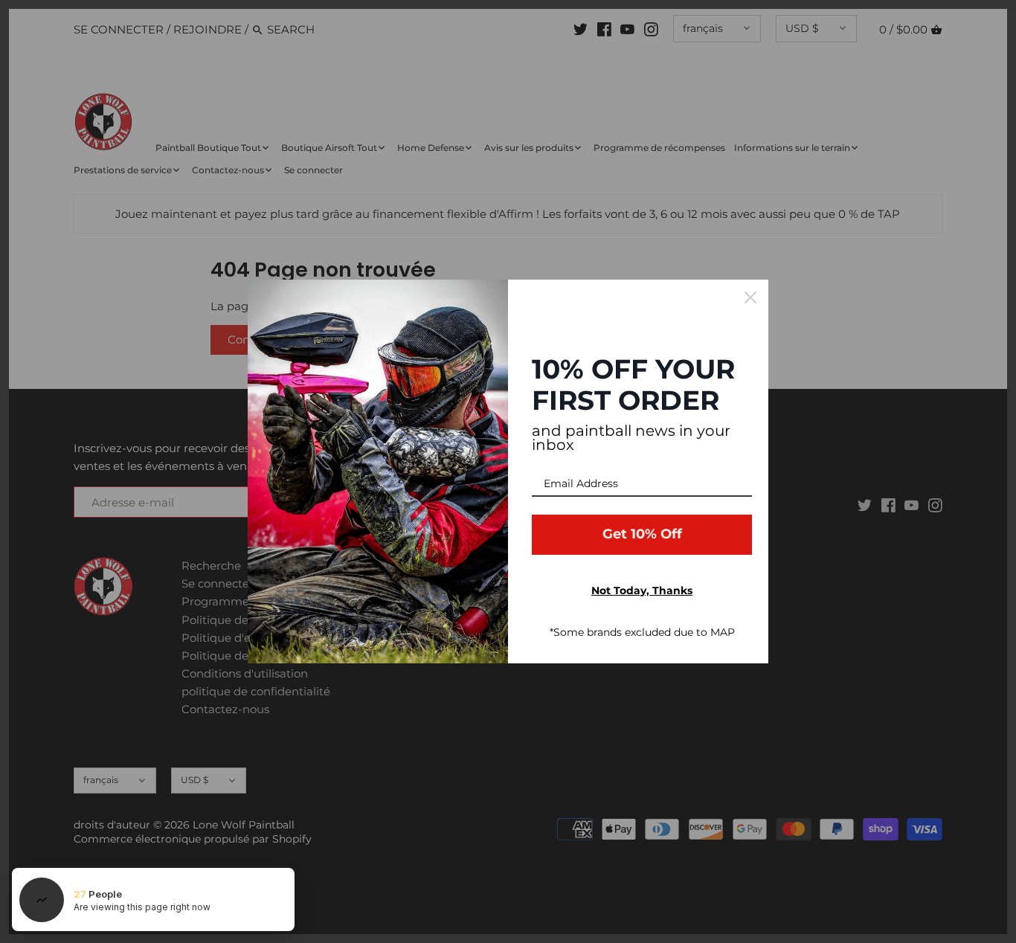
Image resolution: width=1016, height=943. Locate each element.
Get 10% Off (642, 534)
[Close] (750, 297)
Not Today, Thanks (641, 590)
